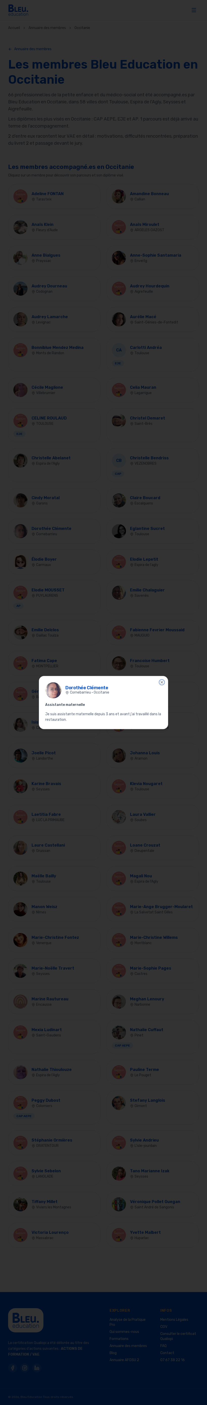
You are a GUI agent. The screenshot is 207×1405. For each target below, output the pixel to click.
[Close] (162, 682)
